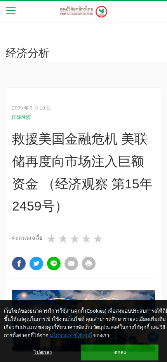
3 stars (75, 239)
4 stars (87, 239)
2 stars (64, 239)
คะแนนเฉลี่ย (27, 238)
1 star (52, 239)
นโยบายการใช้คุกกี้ (71, 335)
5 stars (98, 239)
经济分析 (27, 53)
